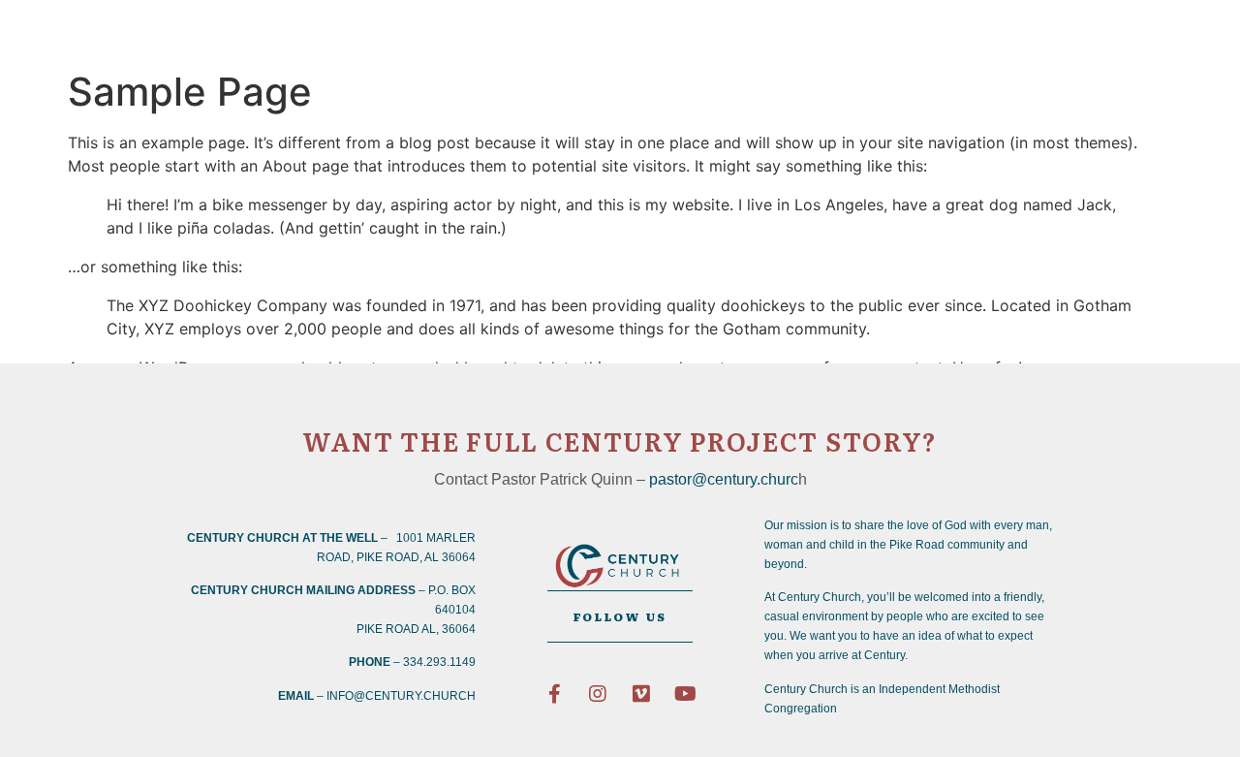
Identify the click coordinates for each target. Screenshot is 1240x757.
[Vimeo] (641, 694)
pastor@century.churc (723, 479)
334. (414, 662)
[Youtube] (685, 694)
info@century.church (401, 696)
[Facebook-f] (554, 694)
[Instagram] (597, 694)
